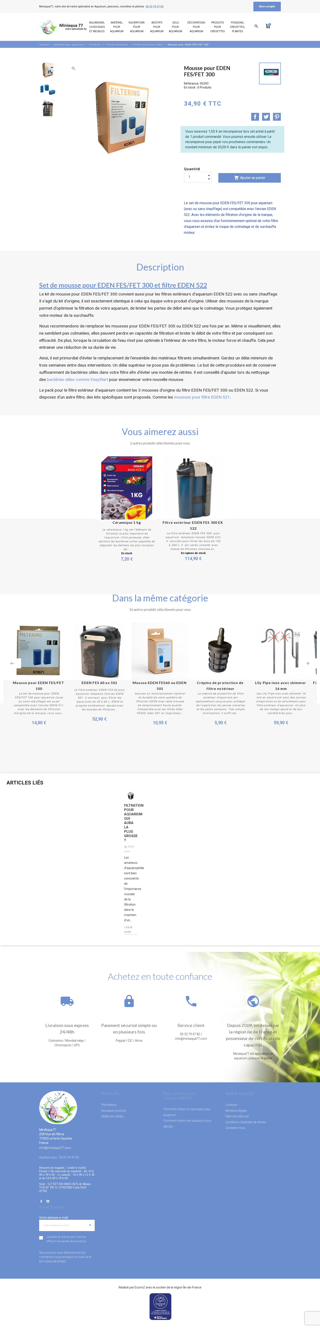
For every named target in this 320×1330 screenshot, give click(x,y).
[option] (47, 70)
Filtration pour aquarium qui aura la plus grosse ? (130, 822)
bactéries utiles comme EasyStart (77, 379)
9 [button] (163, 756)
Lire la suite (128, 929)
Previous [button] (12, 663)
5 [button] (137, 756)
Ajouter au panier (249, 177)
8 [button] (157, 756)
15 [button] (202, 756)
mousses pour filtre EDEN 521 (202, 397)
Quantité (192, 169)
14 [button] (196, 756)
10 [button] (170, 756)
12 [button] (183, 756)
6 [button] (143, 756)
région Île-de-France (187, 1287)
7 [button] (150, 756)
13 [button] (189, 756)
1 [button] (111, 756)
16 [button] (209, 756)
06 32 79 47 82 (154, 6)
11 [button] (176, 756)
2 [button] (117, 756)
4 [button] (130, 756)
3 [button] (124, 756)
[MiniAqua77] (68, 27)
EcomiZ (140, 1287)
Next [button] (308, 663)
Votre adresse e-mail (53, 1217)
